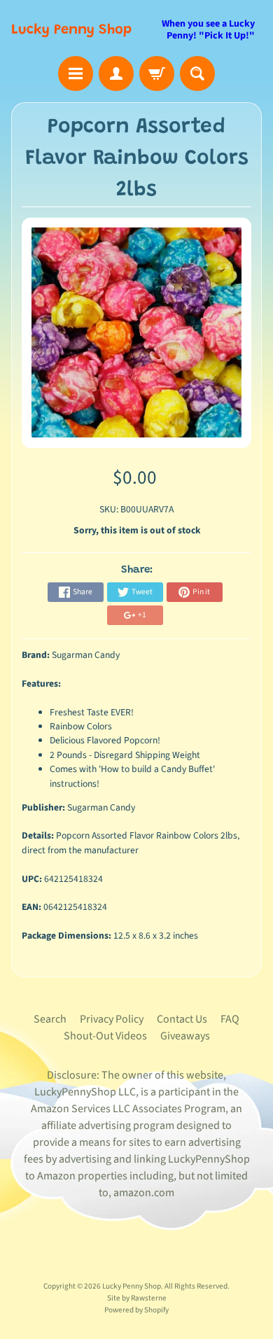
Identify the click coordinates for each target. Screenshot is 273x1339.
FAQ (229, 1019)
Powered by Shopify (136, 1310)
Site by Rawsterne (137, 1298)
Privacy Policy (112, 1019)
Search (50, 1019)
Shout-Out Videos (105, 1036)
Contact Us (182, 1019)
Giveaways (185, 1036)
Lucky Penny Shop (71, 30)
